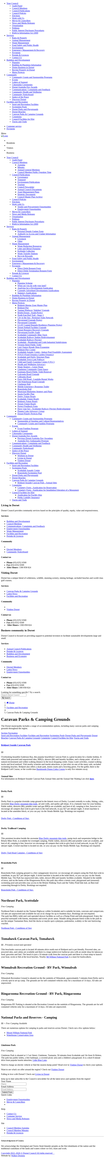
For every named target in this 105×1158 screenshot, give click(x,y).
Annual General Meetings (29, 170)
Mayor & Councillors (21, 20)
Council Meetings (19, 8)
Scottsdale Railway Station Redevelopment (36, 337)
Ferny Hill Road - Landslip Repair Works (35, 379)
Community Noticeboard (22, 94)
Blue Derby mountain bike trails (23, 804)
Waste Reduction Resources (30, 246)
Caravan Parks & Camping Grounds (27, 114)
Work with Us (18, 18)
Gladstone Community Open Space (33, 369)
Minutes (21, 167)
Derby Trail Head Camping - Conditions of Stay (22, 853)
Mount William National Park (19, 1033)
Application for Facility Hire (30, 495)
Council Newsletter (26, 187)
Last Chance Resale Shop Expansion (33, 347)
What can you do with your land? (32, 285)
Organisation (17, 25)
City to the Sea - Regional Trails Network (35, 317)
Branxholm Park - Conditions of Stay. (17, 890)
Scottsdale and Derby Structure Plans (33, 357)
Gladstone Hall (24, 384)
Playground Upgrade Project (30, 320)
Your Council (12, 3)
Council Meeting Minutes (18, 1130)
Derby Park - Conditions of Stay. (15, 818)
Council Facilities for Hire (23, 119)
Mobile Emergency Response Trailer (33, 386)
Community (12, 75)
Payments (16, 52)
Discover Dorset (19, 99)
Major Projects (18, 72)
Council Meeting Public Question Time (34, 172)
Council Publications (21, 11)
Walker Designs (18, 1155)
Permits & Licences (20, 55)
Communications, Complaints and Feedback (31, 89)
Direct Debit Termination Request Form (35, 271)
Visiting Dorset (24, 460)
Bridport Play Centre (26, 349)
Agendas (21, 165)
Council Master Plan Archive (30, 197)
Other (20, 241)
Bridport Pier (23, 308)
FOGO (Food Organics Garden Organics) (36, 354)
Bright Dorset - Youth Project (30, 313)
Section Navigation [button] (9, 733)
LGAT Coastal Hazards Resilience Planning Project (40, 325)
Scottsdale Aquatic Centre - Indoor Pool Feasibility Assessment (45, 352)
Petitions (15, 28)
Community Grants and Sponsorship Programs (32, 77)
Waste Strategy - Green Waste (30, 367)
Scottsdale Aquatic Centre (29, 470)
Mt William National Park (57, 957)
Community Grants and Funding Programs (36, 423)
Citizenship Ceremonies (22, 84)
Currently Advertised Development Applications (38, 290)
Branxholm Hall (24, 389)
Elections (16, 16)
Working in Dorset (25, 455)
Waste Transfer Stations (28, 253)
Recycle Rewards (25, 256)
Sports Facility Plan (26, 394)
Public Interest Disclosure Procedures (28, 30)
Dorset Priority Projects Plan (30, 414)
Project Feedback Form (28, 406)
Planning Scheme (25, 283)
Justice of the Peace (20, 97)
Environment (17, 48)
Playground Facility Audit (29, 332)
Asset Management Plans (28, 192)
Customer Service (14, 1116)
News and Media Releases (23, 23)
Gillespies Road (24, 377)
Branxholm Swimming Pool (30, 473)
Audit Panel (17, 6)
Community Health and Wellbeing (27, 92)
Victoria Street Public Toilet (29, 345)
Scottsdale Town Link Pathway (31, 359)
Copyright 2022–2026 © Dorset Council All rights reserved (28, 1153)
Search (7, 698)
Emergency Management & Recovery (28, 50)
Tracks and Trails (19, 121)
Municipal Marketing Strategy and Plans (35, 391)
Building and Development (18, 60)
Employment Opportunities (29, 209)
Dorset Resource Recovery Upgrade (33, 330)
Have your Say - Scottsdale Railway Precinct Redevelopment (44, 409)
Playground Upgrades (27, 322)
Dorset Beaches (19, 112)
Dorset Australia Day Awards (24, 87)
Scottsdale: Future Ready (28, 399)
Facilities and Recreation (17, 102)
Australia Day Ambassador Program (33, 441)
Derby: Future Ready (27, 396)
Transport (22, 179)
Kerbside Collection (26, 251)
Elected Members (14, 549)
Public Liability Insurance (29, 497)
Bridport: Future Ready (28, 401)
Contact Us (17, 57)
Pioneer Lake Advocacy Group (31, 411)
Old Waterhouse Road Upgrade (31, 382)
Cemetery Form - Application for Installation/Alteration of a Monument (48, 490)
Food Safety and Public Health (25, 45)
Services (10, 35)
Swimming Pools (19, 107)
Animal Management (21, 40)
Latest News (12, 594)
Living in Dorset (25, 458)
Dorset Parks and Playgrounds (25, 109)
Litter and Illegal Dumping (29, 248)
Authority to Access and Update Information (37, 234)
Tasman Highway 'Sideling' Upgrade (33, 310)
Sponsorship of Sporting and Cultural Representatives (41, 421)
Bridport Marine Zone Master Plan (32, 305)
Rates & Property (19, 38)
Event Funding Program (28, 428)
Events (15, 80)
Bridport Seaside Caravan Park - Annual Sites (37, 483)
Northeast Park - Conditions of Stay (16, 928)
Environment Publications (29, 182)
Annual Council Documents (30, 189)
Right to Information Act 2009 (25, 33)
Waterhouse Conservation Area (20, 1035)
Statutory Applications (27, 293)
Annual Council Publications (19, 649)
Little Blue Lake (40, 1060)
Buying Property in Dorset (23, 70)
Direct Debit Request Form (29, 268)
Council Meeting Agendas (18, 1128)
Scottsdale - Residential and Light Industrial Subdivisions (42, 342)
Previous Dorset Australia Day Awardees (35, 438)
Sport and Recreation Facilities (25, 104)
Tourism (21, 184)
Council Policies (19, 13)
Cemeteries (17, 117)
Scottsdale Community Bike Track (32, 335)
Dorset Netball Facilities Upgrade (32, 327)
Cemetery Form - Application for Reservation (37, 487)
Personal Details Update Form (30, 231)
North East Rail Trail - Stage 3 (31, 315)
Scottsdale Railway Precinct (30, 340)
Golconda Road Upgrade (28, 374)
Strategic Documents (26, 194)
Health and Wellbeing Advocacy (32, 364)
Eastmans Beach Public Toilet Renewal (34, 372)
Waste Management (20, 43)
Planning (16, 62)
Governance (23, 177)
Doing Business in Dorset (23, 67)
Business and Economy (17, 656)
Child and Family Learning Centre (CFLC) (36, 362)
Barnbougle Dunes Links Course (51, 769)
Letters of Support (20, 82)
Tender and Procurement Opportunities (34, 207)
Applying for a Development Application (35, 288)
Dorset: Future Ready (27, 404)
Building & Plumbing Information (26, 65)
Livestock (22, 239)
